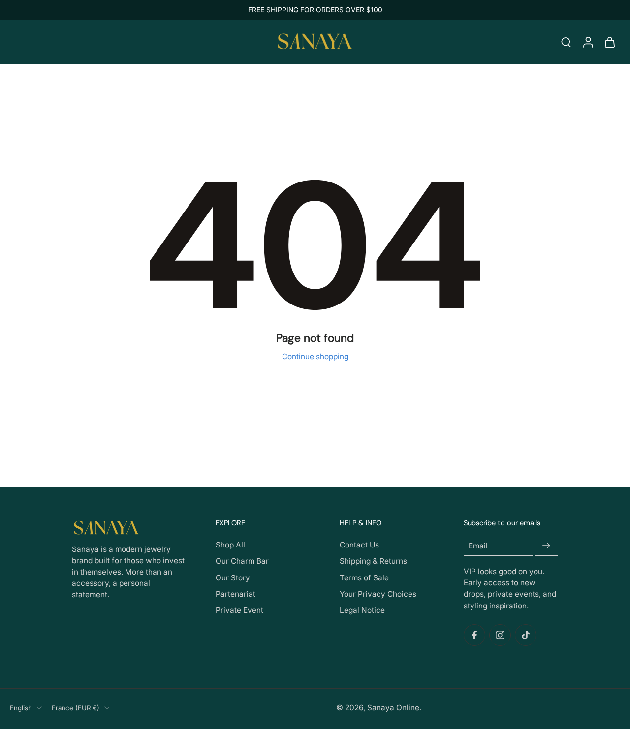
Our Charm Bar (242, 561)
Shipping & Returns (373, 561)
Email (478, 545)
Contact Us (359, 544)
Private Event (239, 610)
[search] (566, 42)
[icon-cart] (609, 41)
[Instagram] (500, 635)
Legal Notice (362, 610)
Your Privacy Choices (378, 594)
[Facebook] (474, 635)
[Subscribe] (546, 546)
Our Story (233, 577)
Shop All (230, 544)
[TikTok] (525, 635)
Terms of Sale (364, 577)
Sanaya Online (393, 707)
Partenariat (235, 594)
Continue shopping (315, 356)
